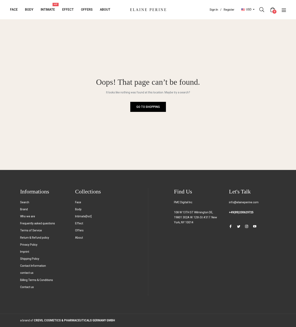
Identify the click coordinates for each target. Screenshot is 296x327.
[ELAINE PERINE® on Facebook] (230, 226)
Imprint (24, 251)
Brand (24, 209)
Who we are (27, 216)
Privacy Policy (28, 244)
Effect (79, 223)
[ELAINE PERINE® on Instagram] (246, 226)
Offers (79, 230)
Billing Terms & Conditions (36, 280)
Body (78, 209)
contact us (26, 272)
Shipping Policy (29, 258)
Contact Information (33, 265)
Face (78, 202)
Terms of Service (31, 230)
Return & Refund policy (34, 237)
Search (24, 202)
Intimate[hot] (83, 216)
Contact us (27, 287)
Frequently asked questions (37, 223)
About (79, 237)
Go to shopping (148, 106)
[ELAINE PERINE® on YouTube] (254, 226)
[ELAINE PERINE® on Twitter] (238, 226)
